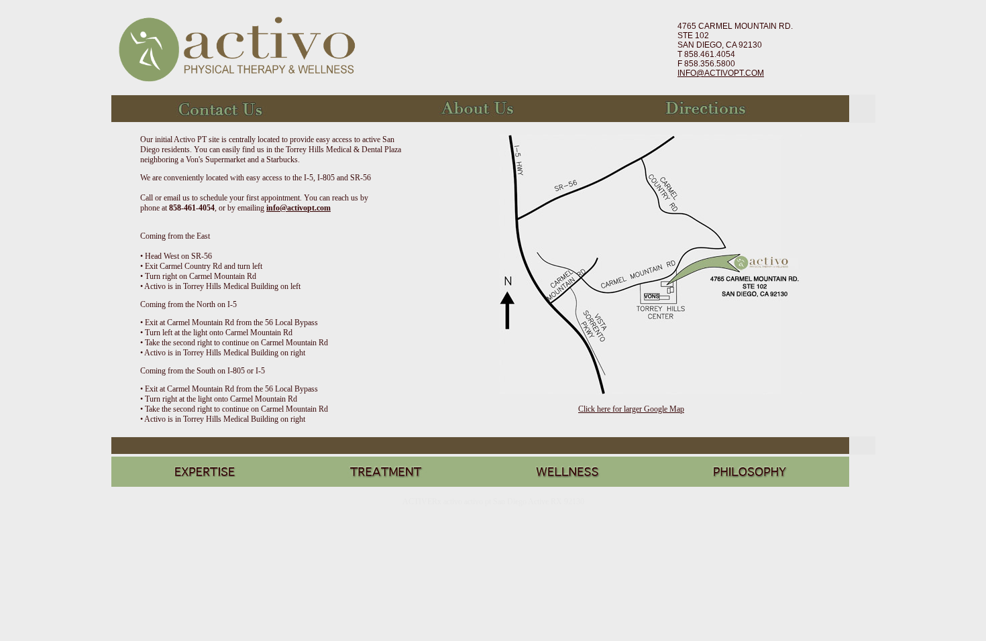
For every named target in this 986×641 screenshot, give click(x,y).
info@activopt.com (298, 208)
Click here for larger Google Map (631, 409)
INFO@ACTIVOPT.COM (720, 73)
